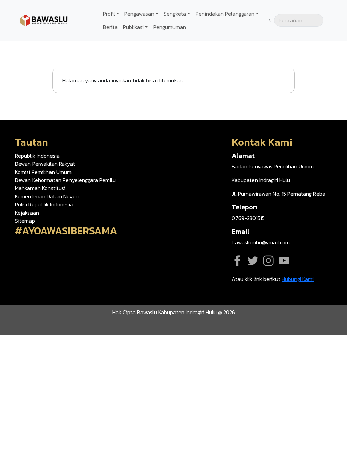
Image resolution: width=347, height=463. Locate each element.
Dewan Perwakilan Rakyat (45, 164)
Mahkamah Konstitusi (40, 188)
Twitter (252, 260)
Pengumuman (169, 27)
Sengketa (175, 13)
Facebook (237, 260)
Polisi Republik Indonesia (44, 204)
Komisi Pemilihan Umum (43, 172)
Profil (109, 13)
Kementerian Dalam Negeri (47, 196)
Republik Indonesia (37, 156)
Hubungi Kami (298, 279)
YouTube (284, 260)
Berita (110, 27)
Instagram (268, 260)
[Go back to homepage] (44, 19)
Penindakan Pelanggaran (225, 13)
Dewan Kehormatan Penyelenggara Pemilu (65, 180)
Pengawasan (139, 13)
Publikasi (133, 27)
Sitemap (25, 221)
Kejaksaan (27, 212)
